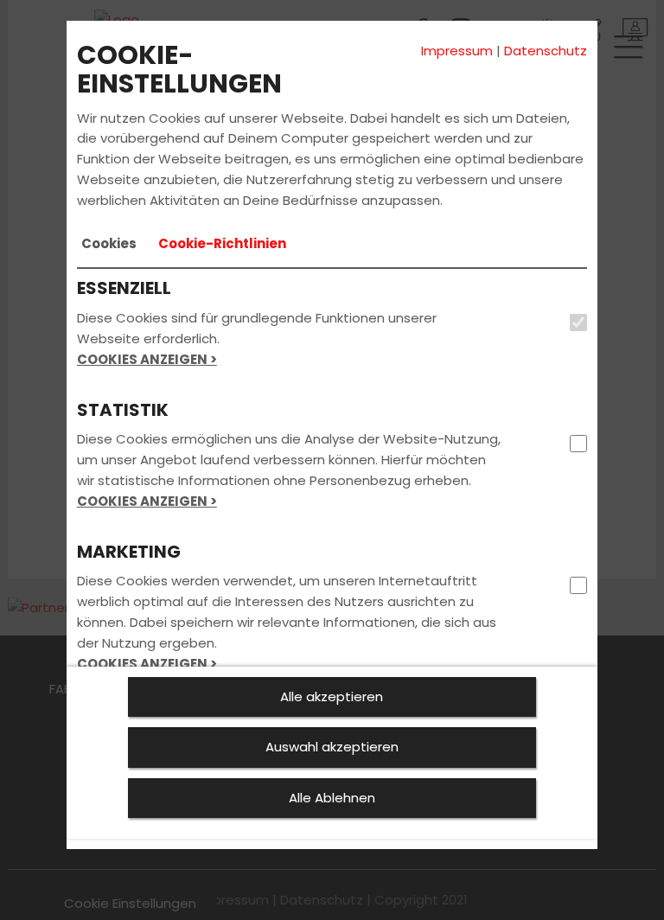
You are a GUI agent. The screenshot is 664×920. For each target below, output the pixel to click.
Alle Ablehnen (332, 798)
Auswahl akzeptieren (332, 747)
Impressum (457, 51)
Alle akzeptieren (331, 696)
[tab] (109, 243)
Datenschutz (545, 51)
